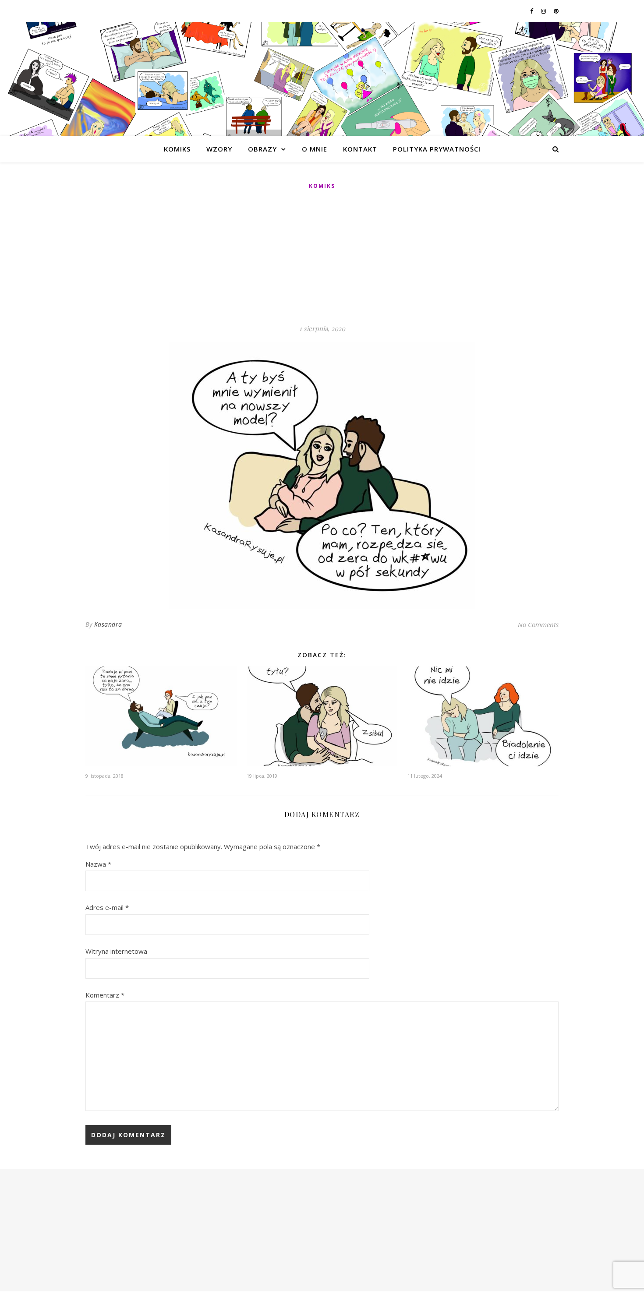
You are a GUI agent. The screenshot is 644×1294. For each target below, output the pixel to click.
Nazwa (98, 864)
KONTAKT (360, 149)
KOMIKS (177, 149)
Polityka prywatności (437, 149)
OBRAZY (262, 149)
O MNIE (314, 149)
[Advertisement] (322, 257)
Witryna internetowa (116, 951)
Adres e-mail (107, 907)
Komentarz (104, 995)
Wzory (219, 149)
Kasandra (108, 624)
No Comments (538, 624)
